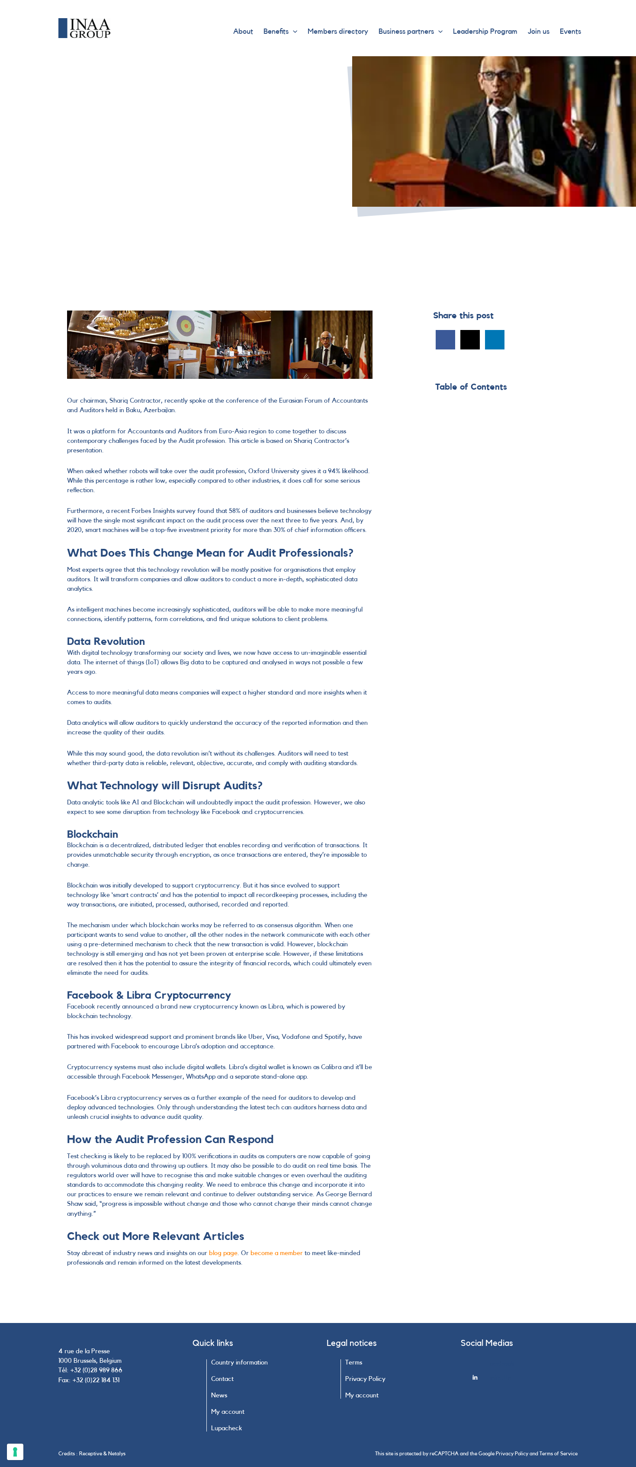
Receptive (90, 1453)
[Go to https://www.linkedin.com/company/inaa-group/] (525, 1380)
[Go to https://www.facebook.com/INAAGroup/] (525, 1366)
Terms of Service (559, 1453)
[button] (293, 31)
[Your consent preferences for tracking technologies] (15, 1452)
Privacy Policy (512, 1453)
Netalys (116, 1453)
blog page (223, 1253)
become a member (277, 1253)
